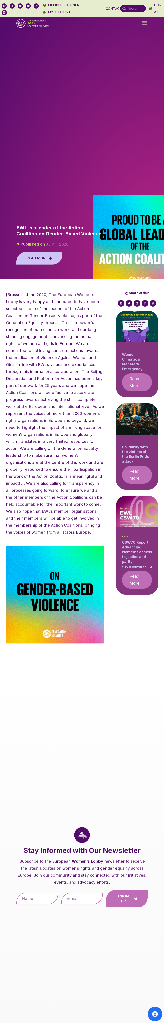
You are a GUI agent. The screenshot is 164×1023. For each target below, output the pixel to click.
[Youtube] (28, 6)
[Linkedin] (4, 12)
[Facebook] (4, 6)
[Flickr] (20, 6)
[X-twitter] (12, 6)
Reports (126, 536)
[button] (145, 23)
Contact (114, 9)
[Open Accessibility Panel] (155, 1014)
